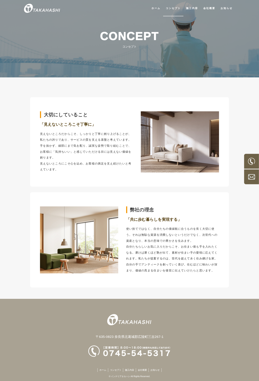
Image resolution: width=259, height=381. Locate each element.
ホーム (102, 370)
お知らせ (155, 370)
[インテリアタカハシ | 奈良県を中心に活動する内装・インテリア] (42, 8)
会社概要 (142, 370)
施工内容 (129, 370)
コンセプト (115, 370)
